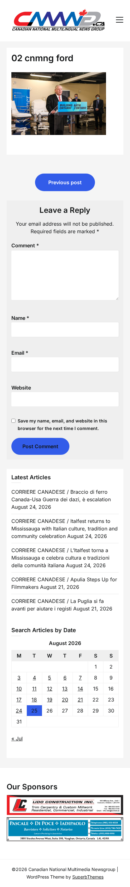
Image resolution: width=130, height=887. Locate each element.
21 (80, 699)
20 (65, 699)
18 (34, 699)
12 (49, 688)
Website (21, 387)
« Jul (17, 738)
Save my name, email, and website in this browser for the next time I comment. (62, 424)
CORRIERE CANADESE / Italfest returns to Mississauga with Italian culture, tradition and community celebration (64, 528)
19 (49, 699)
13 (65, 688)
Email (19, 353)
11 (34, 688)
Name (20, 318)
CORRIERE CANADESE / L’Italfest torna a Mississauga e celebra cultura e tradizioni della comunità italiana (60, 557)
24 (19, 710)
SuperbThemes (87, 876)
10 (19, 688)
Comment (25, 245)
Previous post (65, 182)
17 (18, 699)
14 (80, 688)
